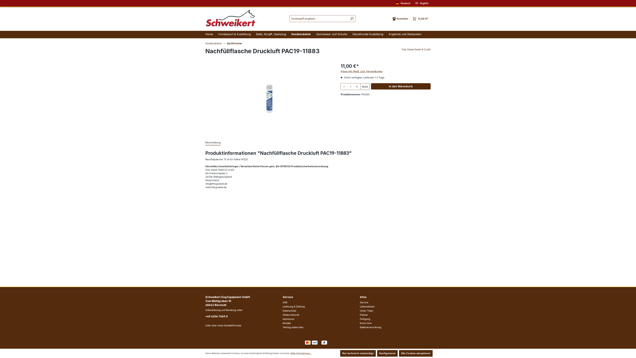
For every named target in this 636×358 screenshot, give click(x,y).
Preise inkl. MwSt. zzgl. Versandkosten (362, 71)
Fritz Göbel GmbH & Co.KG (416, 49)
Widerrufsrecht (291, 314)
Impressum (288, 319)
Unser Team (366, 310)
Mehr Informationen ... (301, 353)
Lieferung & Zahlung (294, 306)
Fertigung (365, 319)
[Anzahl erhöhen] (357, 86)
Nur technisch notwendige (358, 353)
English (423, 3)
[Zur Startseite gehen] (230, 18)
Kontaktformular (232, 325)
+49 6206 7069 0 (216, 316)
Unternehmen (367, 306)
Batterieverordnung (370, 327)
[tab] (213, 142)
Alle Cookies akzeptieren (415, 353)
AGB (285, 302)
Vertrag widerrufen (293, 327)
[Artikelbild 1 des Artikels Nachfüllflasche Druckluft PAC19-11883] (270, 98)
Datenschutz (289, 310)
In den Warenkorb (401, 86)
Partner (364, 314)
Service (288, 297)
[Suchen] (352, 18)
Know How (366, 323)
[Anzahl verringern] (344, 86)
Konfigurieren (387, 353)
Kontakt (287, 323)
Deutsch (405, 3)
